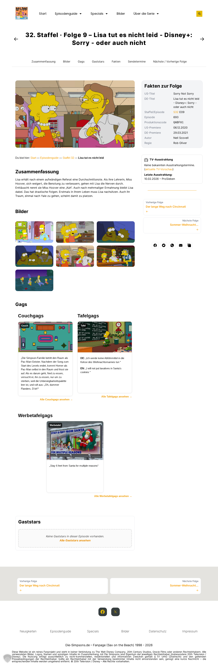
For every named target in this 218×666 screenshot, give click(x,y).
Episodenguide (66, 13)
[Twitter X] (115, 612)
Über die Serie (144, 13)
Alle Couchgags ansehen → (56, 399)
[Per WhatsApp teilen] (172, 245)
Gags (81, 61)
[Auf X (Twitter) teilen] (163, 245)
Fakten (116, 61)
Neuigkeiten (28, 631)
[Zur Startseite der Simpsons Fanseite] (21, 18)
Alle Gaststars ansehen (75, 540)
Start (42, 13)
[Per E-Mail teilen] (180, 245)
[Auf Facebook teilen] (155, 245)
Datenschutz (157, 631)
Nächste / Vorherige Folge (170, 61)
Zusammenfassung (44, 61)
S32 (175, 112)
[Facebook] (102, 612)
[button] (199, 14)
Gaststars (98, 61)
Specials (97, 13)
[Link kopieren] (189, 245)
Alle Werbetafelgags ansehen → (113, 496)
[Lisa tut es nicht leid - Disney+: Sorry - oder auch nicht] (34, 232)
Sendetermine (137, 61)
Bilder (121, 13)
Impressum (190, 631)
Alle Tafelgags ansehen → (116, 396)
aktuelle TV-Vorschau (159, 169)
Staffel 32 (68, 157)
